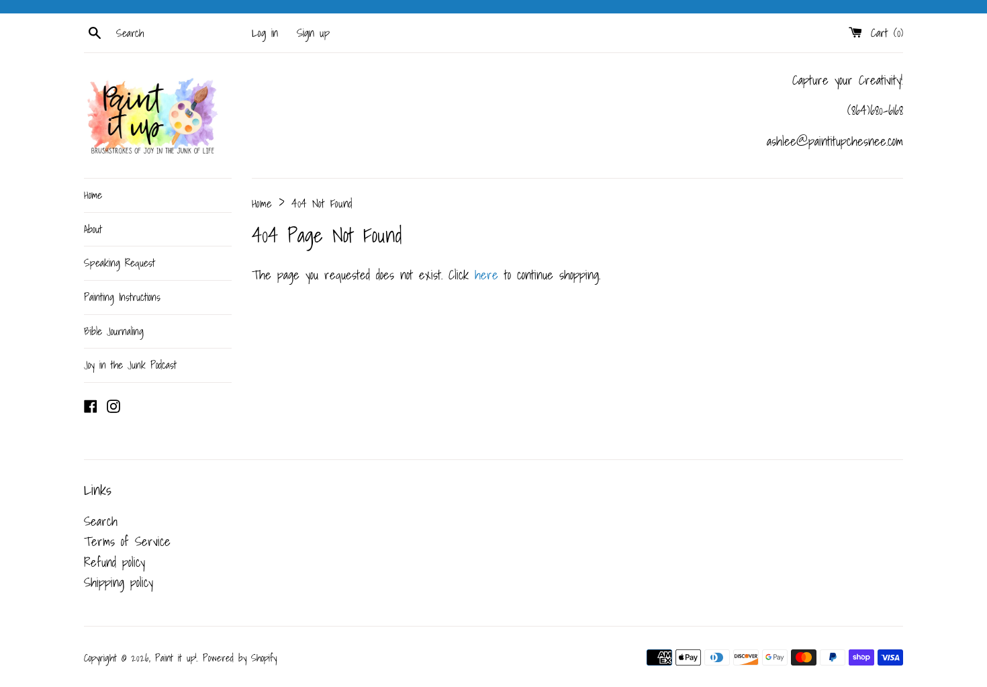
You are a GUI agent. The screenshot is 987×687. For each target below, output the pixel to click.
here (486, 275)
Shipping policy (118, 582)
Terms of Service (127, 541)
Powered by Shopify (240, 657)
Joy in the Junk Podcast (130, 364)
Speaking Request (119, 262)
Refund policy (114, 562)
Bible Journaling (114, 331)
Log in (265, 33)
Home (93, 194)
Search (100, 521)
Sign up (313, 33)
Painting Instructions (122, 297)
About (93, 229)
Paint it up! (176, 657)
